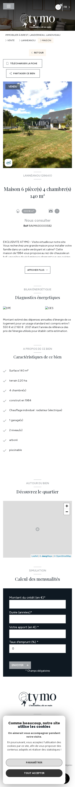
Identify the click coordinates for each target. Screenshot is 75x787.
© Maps (46, 555)
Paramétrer (34, 762)
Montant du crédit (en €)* (27, 597)
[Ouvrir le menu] (8, 6)
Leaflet (35, 555)
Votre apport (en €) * (24, 627)
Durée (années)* (20, 612)
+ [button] (67, 506)
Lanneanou (28, 40)
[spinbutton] (37, 648)
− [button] (67, 511)
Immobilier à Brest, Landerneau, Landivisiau (32, 35)
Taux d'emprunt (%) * (23, 642)
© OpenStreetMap (62, 555)
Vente (11, 40)
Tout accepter (34, 773)
